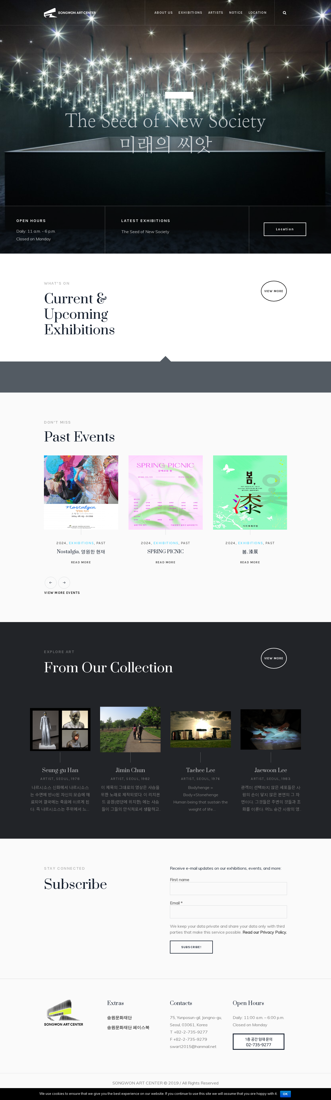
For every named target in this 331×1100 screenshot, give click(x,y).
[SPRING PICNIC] (81, 492)
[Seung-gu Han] (60, 737)
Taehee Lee (200, 777)
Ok (285, 1094)
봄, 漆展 (165, 552)
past (101, 543)
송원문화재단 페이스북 (128, 1034)
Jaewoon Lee (270, 777)
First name (179, 886)
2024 (61, 543)
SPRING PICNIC (81, 552)
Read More (81, 562)
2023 (270, 543)
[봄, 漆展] (166, 492)
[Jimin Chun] (130, 737)
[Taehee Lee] (200, 737)
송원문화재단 (119, 1024)
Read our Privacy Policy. (265, 939)
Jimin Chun (130, 777)
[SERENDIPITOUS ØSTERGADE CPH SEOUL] (250, 492)
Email (176, 910)
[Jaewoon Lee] (270, 737)
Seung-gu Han (60, 777)
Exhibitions (81, 543)
